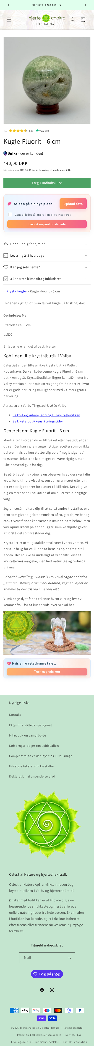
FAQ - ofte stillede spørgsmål (30, 725)
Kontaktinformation (75, 1041)
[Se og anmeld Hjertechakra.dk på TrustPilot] (43, 130)
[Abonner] (70, 957)
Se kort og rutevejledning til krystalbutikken (46, 415)
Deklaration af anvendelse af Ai (32, 776)
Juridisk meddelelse (47, 1041)
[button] (9, 20)
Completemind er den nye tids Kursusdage (40, 756)
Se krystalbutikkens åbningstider (38, 421)
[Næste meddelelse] (86, 5)
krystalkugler (17, 291)
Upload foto (73, 204)
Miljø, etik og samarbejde (27, 735)
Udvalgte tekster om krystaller (31, 766)
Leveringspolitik (21, 1041)
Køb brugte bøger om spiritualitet (34, 746)
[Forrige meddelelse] (8, 5)
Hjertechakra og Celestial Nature (39, 1027)
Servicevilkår (73, 1034)
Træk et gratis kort (47, 671)
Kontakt (15, 715)
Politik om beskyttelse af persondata (39, 1034)
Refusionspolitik (73, 1027)
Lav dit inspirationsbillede (47, 224)
